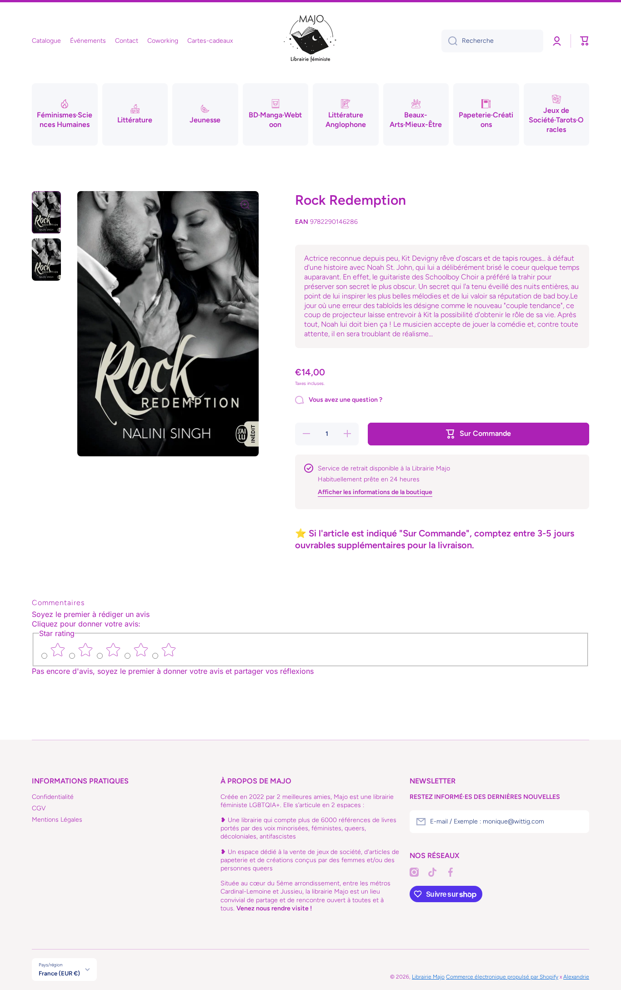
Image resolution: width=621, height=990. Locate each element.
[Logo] (310, 41)
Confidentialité (53, 797)
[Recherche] (449, 41)
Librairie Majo (428, 977)
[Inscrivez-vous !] (577, 821)
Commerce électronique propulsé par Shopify (502, 977)
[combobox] (492, 41)
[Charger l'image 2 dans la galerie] (46, 259)
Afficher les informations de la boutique (375, 492)
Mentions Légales (57, 819)
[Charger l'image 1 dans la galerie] (46, 212)
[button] (584, 40)
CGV (39, 808)
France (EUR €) (59, 973)
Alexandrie (576, 977)
